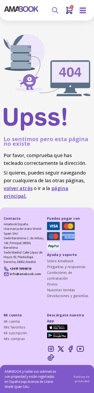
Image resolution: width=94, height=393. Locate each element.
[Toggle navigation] (83, 10)
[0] (69, 12)
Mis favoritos (14, 327)
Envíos (52, 284)
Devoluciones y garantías (68, 295)
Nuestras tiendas (61, 290)
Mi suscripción (15, 333)
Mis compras (14, 338)
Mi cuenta (12, 321)
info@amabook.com (25, 274)
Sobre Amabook (60, 261)
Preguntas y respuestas (66, 266)
